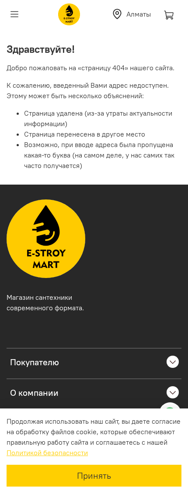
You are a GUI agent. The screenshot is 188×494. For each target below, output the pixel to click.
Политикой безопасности (47, 452)
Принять (94, 475)
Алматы (138, 14)
